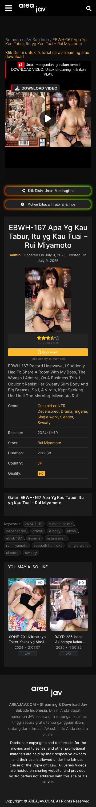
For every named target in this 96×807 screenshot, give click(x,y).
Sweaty (44, 422)
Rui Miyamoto (49, 442)
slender (12, 552)
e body (55, 531)
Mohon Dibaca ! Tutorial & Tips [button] (50, 204)
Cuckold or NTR (51, 405)
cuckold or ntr (60, 524)
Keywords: (12, 524)
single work (78, 545)
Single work (48, 417)
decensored (16, 531)
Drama (66, 411)
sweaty (31, 552)
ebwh (71, 531)
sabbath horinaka (48, 545)
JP (40, 463)
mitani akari (56, 538)
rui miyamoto (16, 545)
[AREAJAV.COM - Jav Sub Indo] (33, 8)
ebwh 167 (14, 538)
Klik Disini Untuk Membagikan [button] (50, 191)
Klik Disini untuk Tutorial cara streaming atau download (47, 54)
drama (38, 531)
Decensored (48, 411)
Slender (66, 417)
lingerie (80, 411)
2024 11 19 (33, 524)
